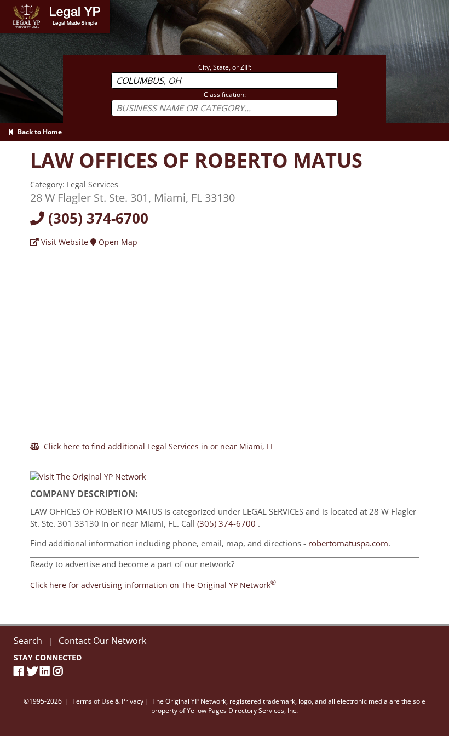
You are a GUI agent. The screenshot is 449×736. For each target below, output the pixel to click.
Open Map (116, 242)
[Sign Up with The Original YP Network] (88, 472)
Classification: (225, 94)
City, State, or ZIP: (224, 67)
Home (10, 5)
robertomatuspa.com (348, 543)
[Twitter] (33, 671)
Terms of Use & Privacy (107, 701)
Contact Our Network (102, 641)
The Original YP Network (189, 701)
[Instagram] (59, 671)
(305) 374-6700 (96, 218)
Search (28, 641)
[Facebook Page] (20, 671)
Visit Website (63, 242)
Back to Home (38, 131)
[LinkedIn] (46, 671)
